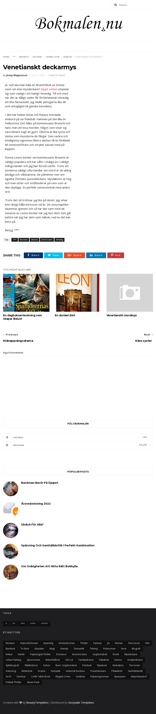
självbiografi (12, 665)
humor (118, 659)
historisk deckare (75, 671)
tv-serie (25, 648)
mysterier (102, 665)
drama (41, 671)
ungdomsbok (99, 654)
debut (9, 654)
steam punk (33, 682)
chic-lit (69, 659)
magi (52, 648)
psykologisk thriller (40, 654)
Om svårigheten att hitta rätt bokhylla (49, 566)
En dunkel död (65, 315)
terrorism (134, 665)
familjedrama (86, 659)
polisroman (109, 648)
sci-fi (8, 676)
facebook (80, 437)
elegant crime (63, 676)
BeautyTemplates (37, 702)
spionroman (33, 659)
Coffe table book (40, 676)
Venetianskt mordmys (122, 315)
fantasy (97, 643)
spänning (48, 643)
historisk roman (29, 643)
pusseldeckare (98, 671)
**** (33, 623)
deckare (37, 57)
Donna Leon (52, 57)
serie (123, 648)
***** (44, 623)
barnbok (10, 648)
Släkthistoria (31, 665)
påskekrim (117, 671)
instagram (80, 445)
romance (61, 654)
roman (119, 643)
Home (6, 57)
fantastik (55, 671)
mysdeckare (130, 654)
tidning (94, 648)
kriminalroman (67, 643)
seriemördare (79, 654)
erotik (116, 654)
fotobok (87, 665)
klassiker (39, 648)
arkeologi (11, 671)
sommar (21, 676)
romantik (79, 648)
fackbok (80, 676)
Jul (108, 643)
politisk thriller (13, 682)
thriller (84, 643)
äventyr (64, 648)
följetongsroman (99, 676)
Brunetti (24, 57)
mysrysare (119, 676)
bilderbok (27, 671)
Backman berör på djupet (39, 482)
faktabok (104, 659)
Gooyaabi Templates (81, 702)
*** (14, 57)
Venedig (67, 57)
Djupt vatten (49, 89)
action (46, 665)
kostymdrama (135, 659)
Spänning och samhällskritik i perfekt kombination (58, 545)
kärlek (21, 654)
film (147, 643)
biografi (136, 648)
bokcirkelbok (53, 659)
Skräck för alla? (32, 524)
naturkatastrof (139, 676)
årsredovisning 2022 (35, 503)
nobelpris (118, 665)
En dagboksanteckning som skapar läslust (22, 317)
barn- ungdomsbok (66, 665)
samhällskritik (135, 671)
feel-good (134, 643)
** (14, 623)
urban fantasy (13, 659)
